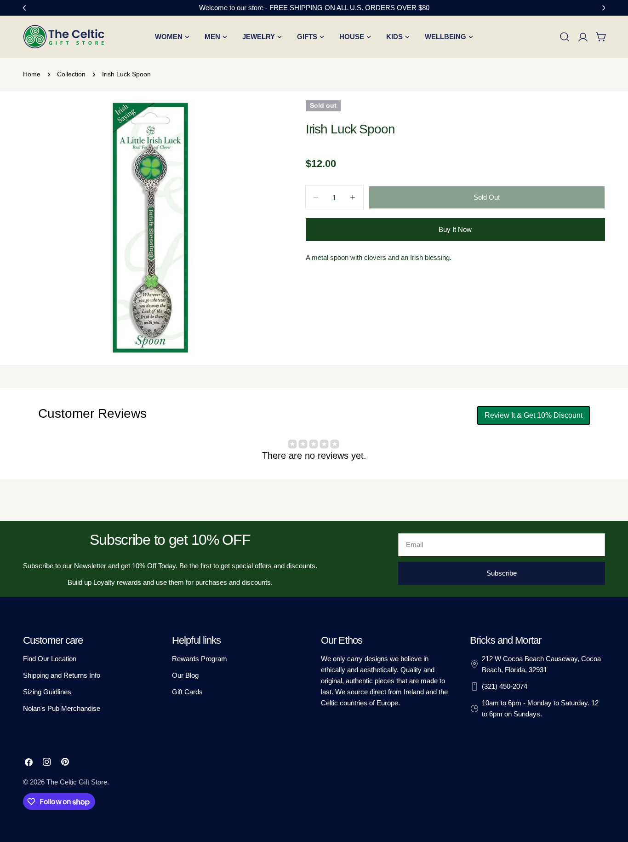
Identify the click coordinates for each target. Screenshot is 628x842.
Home (31, 74)
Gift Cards (187, 692)
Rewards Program (199, 659)
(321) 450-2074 (504, 686)
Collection (71, 74)
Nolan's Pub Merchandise (61, 708)
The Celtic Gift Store (76, 782)
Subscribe (501, 573)
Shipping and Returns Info (61, 675)
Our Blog (185, 675)
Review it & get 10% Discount (533, 415)
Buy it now (455, 229)
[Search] (564, 37)
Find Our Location (49, 659)
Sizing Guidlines (47, 692)
